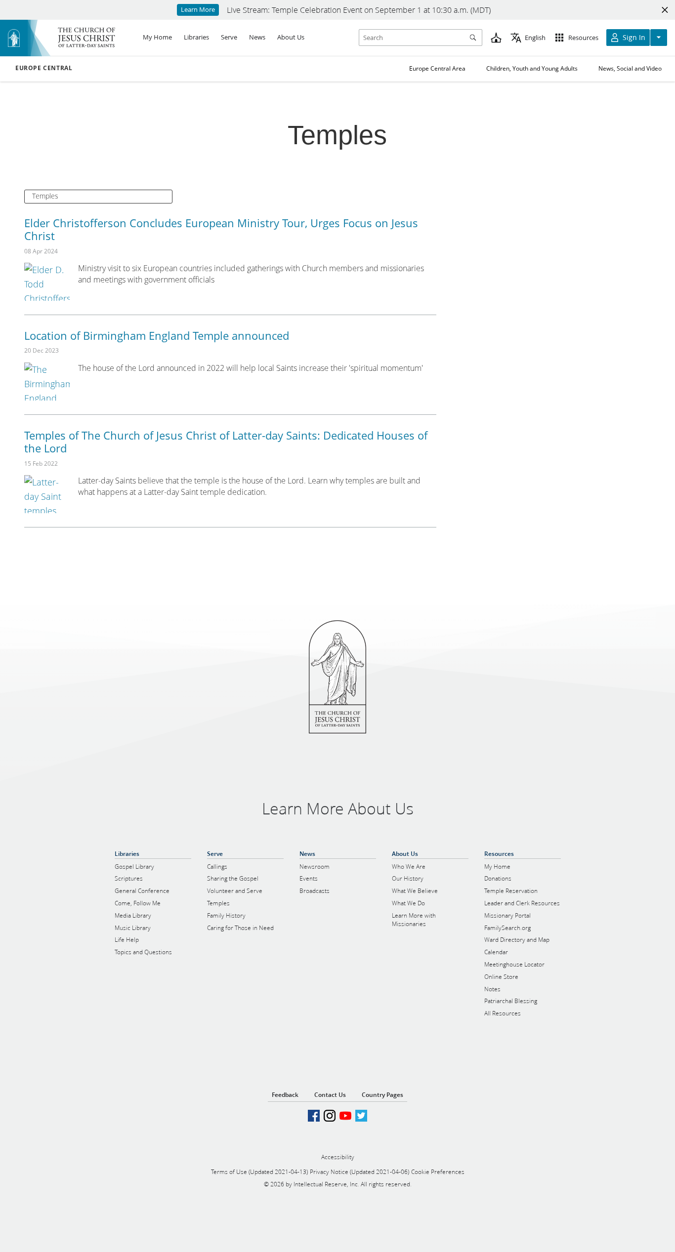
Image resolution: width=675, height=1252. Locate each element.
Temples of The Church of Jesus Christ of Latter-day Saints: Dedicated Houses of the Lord (225, 441)
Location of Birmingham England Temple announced (156, 335)
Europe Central (43, 68)
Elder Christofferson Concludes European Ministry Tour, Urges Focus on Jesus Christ (221, 229)
